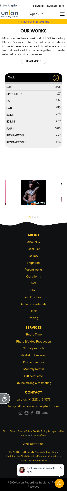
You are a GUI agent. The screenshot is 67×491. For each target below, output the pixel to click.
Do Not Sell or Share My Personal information (33, 452)
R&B (9, 107)
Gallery (33, 256)
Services (34, 327)
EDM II (10, 121)
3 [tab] (35, 217)
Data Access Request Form (33, 460)
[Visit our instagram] (20, 413)
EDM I (10, 114)
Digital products (33, 348)
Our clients (33, 276)
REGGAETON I (15, 135)
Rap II (10, 128)
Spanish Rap (15, 93)
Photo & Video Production (33, 341)
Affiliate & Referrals (33, 304)
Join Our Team (33, 297)
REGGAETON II (16, 142)
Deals (33, 311)
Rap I (9, 87)
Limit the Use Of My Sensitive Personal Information (32, 456)
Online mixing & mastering (33, 383)
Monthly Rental (33, 369)
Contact (33, 392)
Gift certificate (33, 376)
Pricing (33, 318)
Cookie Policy (40, 431)
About (33, 235)
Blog (33, 290)
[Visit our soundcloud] (45, 413)
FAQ (33, 283)
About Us (33, 242)
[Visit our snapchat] (26, 413)
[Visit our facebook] (32, 413)
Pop (9, 100)
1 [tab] (30, 217)
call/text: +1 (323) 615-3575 (48, 5)
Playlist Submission (33, 355)
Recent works (33, 269)
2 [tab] (32, 217)
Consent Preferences (34, 444)
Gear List (34, 249)
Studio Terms (10, 431)
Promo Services (33, 362)
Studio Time (33, 334)
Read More (33, 61)
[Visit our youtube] (38, 413)
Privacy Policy (24, 431)
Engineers (33, 263)
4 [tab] (37, 217)
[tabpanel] (33, 192)
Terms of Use (39, 435)
